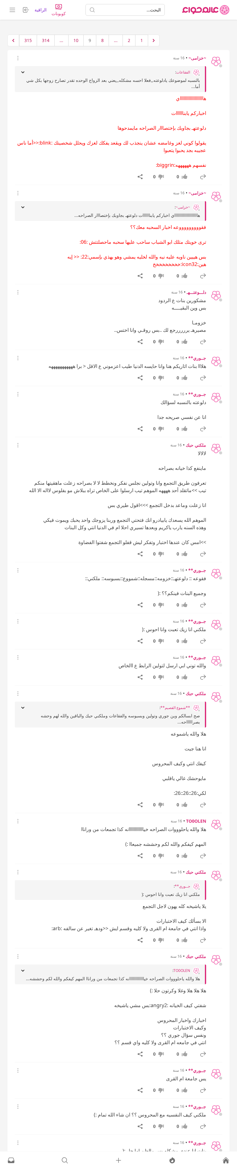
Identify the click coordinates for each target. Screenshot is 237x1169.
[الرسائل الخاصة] (11, 1160)
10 (75, 40)
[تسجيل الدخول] (118, 1160)
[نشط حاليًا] (172, 1160)
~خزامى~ (197, 58)
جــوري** (197, 358)
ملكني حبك (196, 445)
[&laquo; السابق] (154, 40)
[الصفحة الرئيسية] (206, 10)
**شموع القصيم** (175, 707)
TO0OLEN (196, 821)
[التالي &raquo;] (13, 40)
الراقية (41, 10)
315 (28, 40)
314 (45, 40)
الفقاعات (183, 72)
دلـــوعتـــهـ (196, 292)
